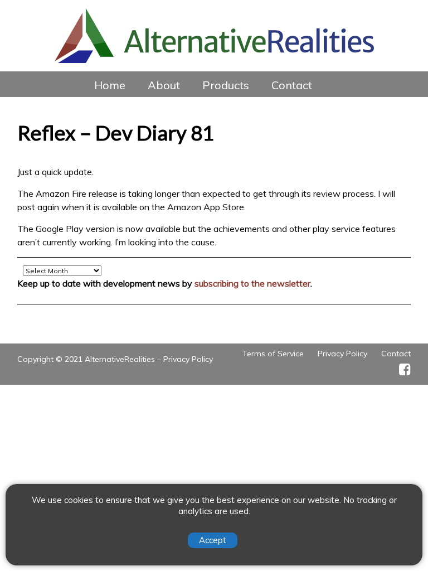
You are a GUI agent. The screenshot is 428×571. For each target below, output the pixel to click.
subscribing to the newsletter (252, 283)
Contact (291, 85)
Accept (212, 540)
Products (225, 85)
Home (109, 85)
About (164, 85)
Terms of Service (273, 354)
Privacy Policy (188, 359)
